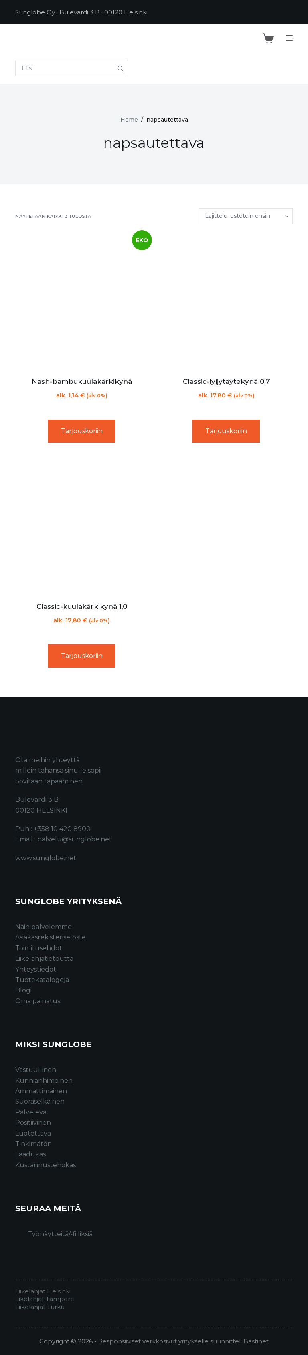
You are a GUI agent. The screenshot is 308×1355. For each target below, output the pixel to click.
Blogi (23, 990)
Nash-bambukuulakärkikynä (82, 381)
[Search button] (120, 68)
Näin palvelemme (43, 927)
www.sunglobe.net (45, 858)
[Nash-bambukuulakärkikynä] (81, 300)
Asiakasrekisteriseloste (50, 937)
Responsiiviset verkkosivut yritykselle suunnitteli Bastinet (183, 1341)
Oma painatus (37, 1001)
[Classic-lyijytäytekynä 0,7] (226, 300)
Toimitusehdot (38, 948)
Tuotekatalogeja (42, 980)
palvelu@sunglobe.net (74, 839)
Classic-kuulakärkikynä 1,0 (81, 606)
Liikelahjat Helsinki (43, 1291)
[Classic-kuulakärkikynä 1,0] (81, 525)
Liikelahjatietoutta (44, 958)
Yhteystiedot (35, 969)
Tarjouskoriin (82, 431)
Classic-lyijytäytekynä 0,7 (226, 381)
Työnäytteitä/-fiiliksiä (60, 1234)
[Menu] (289, 38)
